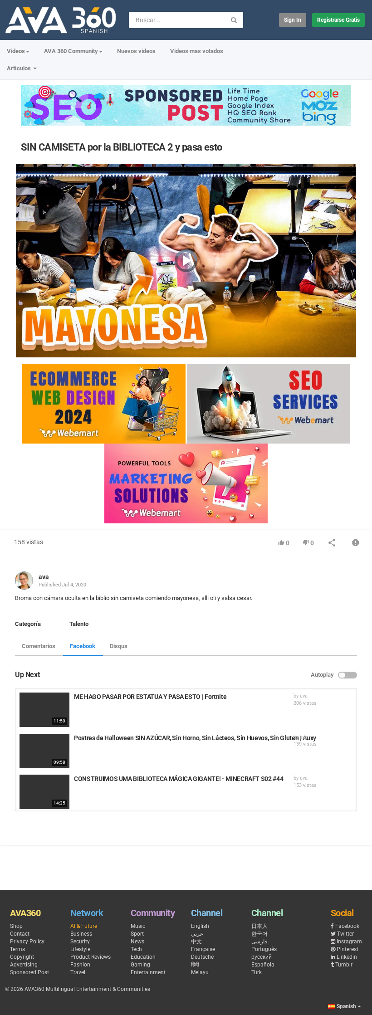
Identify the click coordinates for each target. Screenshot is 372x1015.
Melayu (200, 972)
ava (44, 577)
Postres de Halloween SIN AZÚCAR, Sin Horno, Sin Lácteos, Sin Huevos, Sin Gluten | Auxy (195, 738)
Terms (17, 949)
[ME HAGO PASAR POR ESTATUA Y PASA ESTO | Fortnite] (44, 710)
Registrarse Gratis (338, 20)
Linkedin (347, 957)
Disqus (118, 646)
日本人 (259, 926)
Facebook (82, 646)
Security (80, 941)
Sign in (292, 20)
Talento (78, 623)
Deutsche (202, 957)
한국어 (259, 934)
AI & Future (83, 926)
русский (261, 957)
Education (143, 957)
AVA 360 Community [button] (71, 51)
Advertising (24, 964)
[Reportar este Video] (355, 543)
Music (138, 926)
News (137, 941)
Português (264, 949)
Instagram (349, 941)
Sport (137, 934)
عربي (197, 934)
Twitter (345, 934)
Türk (256, 972)
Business (81, 934)
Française (203, 949)
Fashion (80, 964)
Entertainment (148, 972)
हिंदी (195, 964)
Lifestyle (80, 949)
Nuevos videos (136, 51)
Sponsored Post (29, 972)
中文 (196, 941)
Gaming (140, 964)
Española (262, 964)
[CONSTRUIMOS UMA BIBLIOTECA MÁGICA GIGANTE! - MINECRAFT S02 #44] (44, 792)
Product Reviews (90, 957)
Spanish (346, 1006)
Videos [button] (16, 51)
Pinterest (347, 949)
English (200, 926)
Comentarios (38, 646)
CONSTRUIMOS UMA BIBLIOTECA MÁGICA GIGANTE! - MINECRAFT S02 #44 (178, 778)
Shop (16, 926)
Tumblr (343, 964)
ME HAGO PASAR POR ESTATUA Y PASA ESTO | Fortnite (150, 696)
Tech (136, 949)
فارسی (259, 941)
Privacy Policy (27, 941)
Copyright (22, 957)
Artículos (19, 68)
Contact (19, 934)
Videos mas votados (196, 51)
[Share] (332, 543)
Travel (77, 972)
